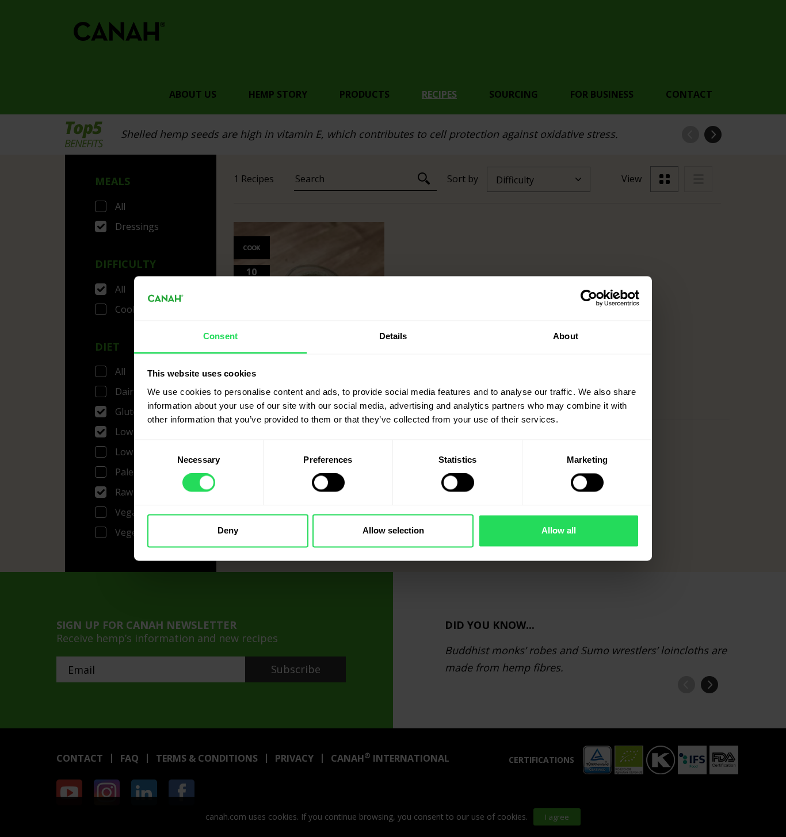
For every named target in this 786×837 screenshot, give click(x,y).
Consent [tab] (220, 336)
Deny (228, 530)
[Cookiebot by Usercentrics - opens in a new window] (589, 298)
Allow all (558, 530)
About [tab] (565, 336)
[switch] (328, 483)
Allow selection (393, 530)
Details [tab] (393, 336)
